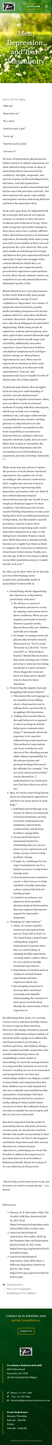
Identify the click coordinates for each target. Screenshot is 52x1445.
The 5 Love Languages (19, 1288)
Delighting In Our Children (21, 1293)
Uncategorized (15, 1284)
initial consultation (25, 1320)
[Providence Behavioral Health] (9, 6)
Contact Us (26, 1331)
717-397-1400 (33, 6)
